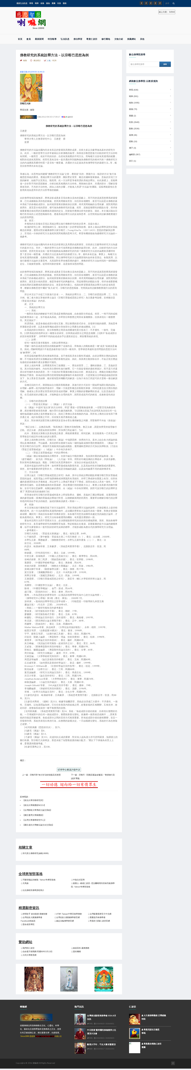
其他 (142, 39)
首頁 (20, 39)
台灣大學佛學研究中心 (34, 820)
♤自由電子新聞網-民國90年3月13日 (36, 951)
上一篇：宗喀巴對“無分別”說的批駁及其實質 (41, 775)
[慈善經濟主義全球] (160, 3)
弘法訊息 (65, 39)
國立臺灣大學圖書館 (33, 815)
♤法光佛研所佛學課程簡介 (32, 890)
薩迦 (48, 3)
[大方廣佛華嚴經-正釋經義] (134, 1019)
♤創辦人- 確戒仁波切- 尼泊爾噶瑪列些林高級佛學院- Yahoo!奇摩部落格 (93, 885)
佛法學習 (78, 39)
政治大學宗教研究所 (33, 800)
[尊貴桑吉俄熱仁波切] (134, 1045)
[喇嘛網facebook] (173, 1063)
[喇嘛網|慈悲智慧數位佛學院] (146, 3)
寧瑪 (31, 3)
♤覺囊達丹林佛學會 (96, 917)
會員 (28, 39)
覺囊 (53, 3)
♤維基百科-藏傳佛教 (80, 948)
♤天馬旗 (25, 883)
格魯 (42, 3)
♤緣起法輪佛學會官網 (64, 921)
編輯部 (134, 154)
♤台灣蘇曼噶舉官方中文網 (99, 914)
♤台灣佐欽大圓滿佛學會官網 (67, 917)
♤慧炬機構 (76, 951)
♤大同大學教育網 (28, 955)
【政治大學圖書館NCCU (33, 805)
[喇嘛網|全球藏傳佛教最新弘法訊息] (151, 3)
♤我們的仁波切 (27, 948)
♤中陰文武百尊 (78, 880)
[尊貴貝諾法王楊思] (134, 1033)
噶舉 (37, 3)
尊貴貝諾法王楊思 (151, 1029)
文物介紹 (118, 39)
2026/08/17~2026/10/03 (105, 1049)
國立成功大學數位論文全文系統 (38, 825)
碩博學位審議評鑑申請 (69, 770)
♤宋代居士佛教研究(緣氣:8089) (35, 853)
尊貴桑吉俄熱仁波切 (152, 1044)
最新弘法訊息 (21, 3)
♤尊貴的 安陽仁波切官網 (99, 921)
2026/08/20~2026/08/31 (105, 1024)
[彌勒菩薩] (104, 979)
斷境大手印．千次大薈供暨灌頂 (101, 1044)
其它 (132, 161)
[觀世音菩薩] (69, 979)
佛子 (132, 148)
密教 (133, 141)
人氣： (51, 60)
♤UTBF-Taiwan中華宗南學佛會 (68, 914)
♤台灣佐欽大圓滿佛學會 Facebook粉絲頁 (31, 919)
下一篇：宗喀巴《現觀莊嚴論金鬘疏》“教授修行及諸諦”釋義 (93, 776)
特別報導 (52, 39)
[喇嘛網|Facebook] (141, 3)
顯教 (65, 3)
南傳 (133, 135)
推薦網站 (131, 39)
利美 (59, 3)
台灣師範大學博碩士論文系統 (37, 810)
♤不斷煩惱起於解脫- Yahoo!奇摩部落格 (38, 880)
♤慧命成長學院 (27, 924)
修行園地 (106, 39)
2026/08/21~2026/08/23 (105, 1038)
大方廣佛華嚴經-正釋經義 (154, 1015)
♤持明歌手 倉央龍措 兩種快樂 (34, 914)
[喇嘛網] (155, 3)
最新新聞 (39, 39)
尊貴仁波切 (91, 39)
